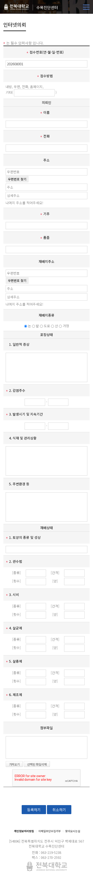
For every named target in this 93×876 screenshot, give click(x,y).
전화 (26, 137)
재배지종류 (46, 315)
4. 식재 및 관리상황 (23, 438)
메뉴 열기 (86, 7)
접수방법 (28, 76)
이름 (26, 113)
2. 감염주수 (14, 391)
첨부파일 (46, 727)
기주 (26, 214)
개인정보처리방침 (24, 831)
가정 (66, 325)
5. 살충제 (12, 662)
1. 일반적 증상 (19, 344)
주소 (46, 160)
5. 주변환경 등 (19, 483)
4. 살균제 (12, 629)
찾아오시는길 (72, 831)
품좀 (26, 238)
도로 (47, 325)
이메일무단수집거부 (49, 831)
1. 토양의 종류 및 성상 (22, 538)
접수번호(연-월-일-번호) (33, 53)
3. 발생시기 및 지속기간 (23, 415)
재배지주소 (46, 261)
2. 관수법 (12, 562)
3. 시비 (11, 595)
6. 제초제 (12, 695)
